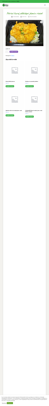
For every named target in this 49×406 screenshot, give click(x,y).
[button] (41, 22)
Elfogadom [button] (10, 403)
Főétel (12, 55)
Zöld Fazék (7, 5)
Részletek (4, 403)
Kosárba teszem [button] (10, 86)
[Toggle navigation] (45, 5)
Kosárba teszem (13, 51)
